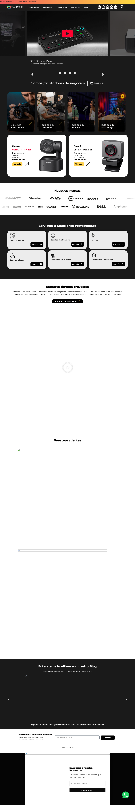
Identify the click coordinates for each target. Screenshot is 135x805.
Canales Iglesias (17, 260)
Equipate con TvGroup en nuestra (19, 156)
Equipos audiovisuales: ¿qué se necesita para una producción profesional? (67, 724)
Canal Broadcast (17, 240)
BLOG (86, 7)
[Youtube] (103, 7)
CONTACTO (75, 7)
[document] (67, 779)
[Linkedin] (107, 7)
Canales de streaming (60, 240)
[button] (32, 74)
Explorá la (18, 126)
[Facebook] (111, 7)
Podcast (95, 240)
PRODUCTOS (34, 7)
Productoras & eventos (61, 260)
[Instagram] (99, 7)
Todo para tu (47, 126)
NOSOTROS (62, 7)
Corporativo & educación (102, 260)
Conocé (16, 146)
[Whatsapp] (115, 7)
